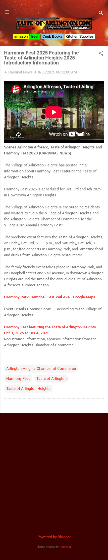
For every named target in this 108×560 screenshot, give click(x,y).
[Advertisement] (54, 470)
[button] (101, 53)
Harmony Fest (18, 378)
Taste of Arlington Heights (28, 388)
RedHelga (66, 547)
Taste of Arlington (51, 378)
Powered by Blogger (54, 537)
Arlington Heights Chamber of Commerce (41, 368)
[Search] (101, 13)
